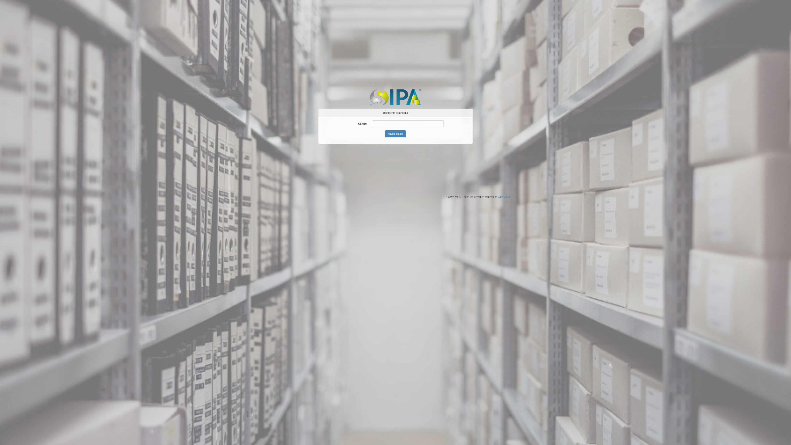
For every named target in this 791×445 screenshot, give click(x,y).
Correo (362, 123)
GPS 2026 (504, 196)
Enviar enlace (395, 133)
